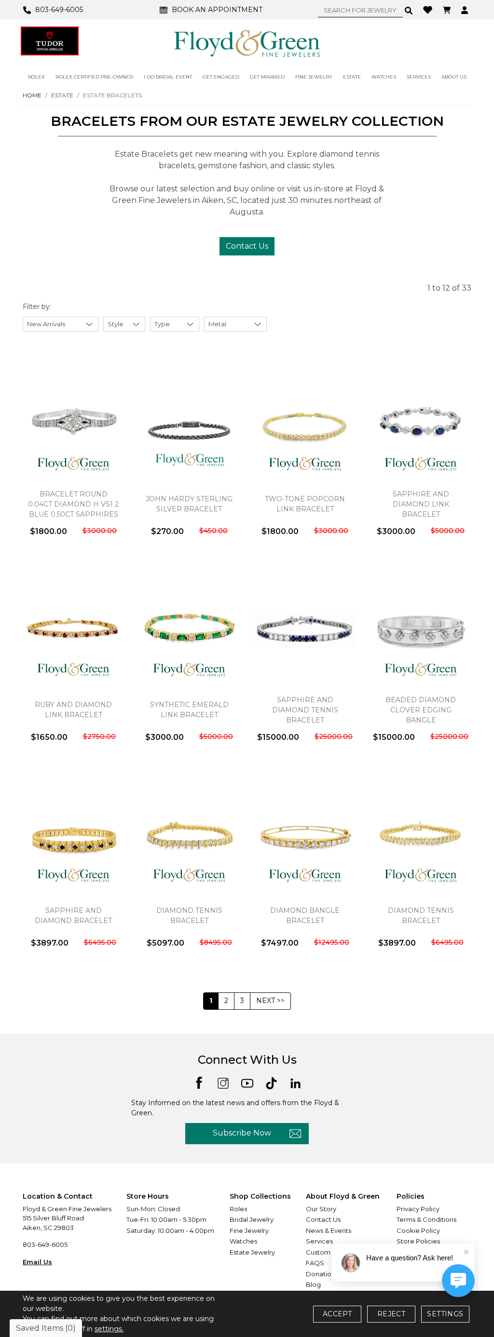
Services (319, 1241)
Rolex (238, 1209)
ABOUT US (454, 77)
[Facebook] (199, 1081)
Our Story (321, 1209)
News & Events (328, 1230)
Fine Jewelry (249, 1230)
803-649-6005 (45, 1244)
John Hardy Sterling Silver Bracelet (189, 504)
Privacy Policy (418, 1209)
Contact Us (247, 246)
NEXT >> (270, 1000)
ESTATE (352, 77)
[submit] (409, 10)
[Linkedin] (295, 1082)
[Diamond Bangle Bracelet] (305, 834)
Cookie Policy (418, 1230)
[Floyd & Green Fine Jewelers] (247, 43)
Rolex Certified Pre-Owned (94, 77)
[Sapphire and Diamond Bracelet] (73, 834)
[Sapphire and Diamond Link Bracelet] (420, 423)
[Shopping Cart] (448, 9)
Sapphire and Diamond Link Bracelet (421, 504)
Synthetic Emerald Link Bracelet (189, 709)
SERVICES (419, 77)
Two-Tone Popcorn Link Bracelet (305, 504)
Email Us (37, 1262)
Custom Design (330, 1252)
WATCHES (383, 77)
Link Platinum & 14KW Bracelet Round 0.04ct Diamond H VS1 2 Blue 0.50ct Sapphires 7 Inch (73, 504)
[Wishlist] (429, 9)
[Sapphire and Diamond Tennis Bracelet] (305, 629)
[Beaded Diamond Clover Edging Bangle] (420, 629)
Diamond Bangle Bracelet (305, 915)
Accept (337, 1314)
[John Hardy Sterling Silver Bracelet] (189, 423)
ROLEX (36, 77)
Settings (445, 1314)
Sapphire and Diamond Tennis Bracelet (305, 709)
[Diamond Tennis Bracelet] (189, 834)
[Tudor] (50, 41)
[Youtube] (247, 1082)
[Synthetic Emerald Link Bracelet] (189, 629)
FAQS (315, 1263)
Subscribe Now (242, 1132)
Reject (391, 1314)
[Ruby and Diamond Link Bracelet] (73, 629)
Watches (243, 1241)
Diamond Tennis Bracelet (189, 915)
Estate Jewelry (252, 1252)
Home (32, 95)
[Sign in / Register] (466, 9)
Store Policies (418, 1241)
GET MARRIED (267, 77)
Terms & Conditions (426, 1219)
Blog (313, 1284)
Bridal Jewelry (252, 1219)
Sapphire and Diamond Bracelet (73, 915)
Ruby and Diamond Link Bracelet (73, 709)
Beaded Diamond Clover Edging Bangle (420, 709)
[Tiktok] (271, 1082)
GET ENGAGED (221, 77)
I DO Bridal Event (168, 77)
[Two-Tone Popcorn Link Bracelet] (305, 423)
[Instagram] (223, 1082)
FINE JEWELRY (313, 77)
